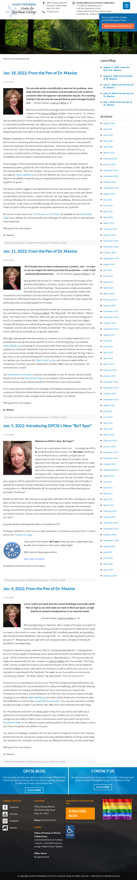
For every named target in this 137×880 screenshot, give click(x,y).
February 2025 (110, 229)
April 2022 (108, 428)
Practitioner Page (33, 378)
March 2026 (109, 152)
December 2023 (110, 311)
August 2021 (109, 475)
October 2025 (109, 182)
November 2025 (111, 176)
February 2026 (110, 158)
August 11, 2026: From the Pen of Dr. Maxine (116, 68)
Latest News (32, 242)
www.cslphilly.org (25, 174)
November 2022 (111, 387)
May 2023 (108, 352)
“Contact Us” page (23, 534)
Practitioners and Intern (20, 374)
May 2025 (108, 211)
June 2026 (108, 135)
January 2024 (109, 305)
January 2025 (109, 235)
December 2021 (110, 452)
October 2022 (109, 393)
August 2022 (109, 405)
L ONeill (62, 242)
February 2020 (110, 575)
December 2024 (110, 240)
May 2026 (108, 141)
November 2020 (111, 528)
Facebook (13, 807)
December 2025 (110, 170)
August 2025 (109, 193)
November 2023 (111, 317)
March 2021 (109, 505)
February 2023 (110, 370)
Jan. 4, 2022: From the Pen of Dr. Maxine (39, 588)
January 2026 (109, 164)
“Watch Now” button (45, 360)
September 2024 (111, 258)
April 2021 (108, 499)
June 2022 (108, 417)
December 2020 (110, 522)
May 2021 (108, 493)
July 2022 (107, 411)
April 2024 (108, 287)
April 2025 (108, 217)
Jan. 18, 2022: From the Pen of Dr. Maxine (40, 72)
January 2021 (109, 517)
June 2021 (108, 487)
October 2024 (109, 252)
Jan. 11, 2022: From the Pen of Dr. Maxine (40, 251)
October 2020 (109, 534)
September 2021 (111, 470)
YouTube (13, 814)
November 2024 (111, 246)
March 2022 (109, 434)
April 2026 (108, 146)
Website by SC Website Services (105, 876)
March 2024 (109, 293)
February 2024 (110, 299)
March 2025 (109, 223)
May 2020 (108, 564)
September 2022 (111, 399)
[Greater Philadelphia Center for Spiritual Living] (21, 17)
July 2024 (107, 270)
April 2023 (108, 358)
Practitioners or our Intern (46, 214)
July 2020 (107, 552)
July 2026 (107, 129)
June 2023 (108, 346)
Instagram (14, 820)
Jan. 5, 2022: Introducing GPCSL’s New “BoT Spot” (47, 425)
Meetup (13, 827)
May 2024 (108, 282)
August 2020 (109, 546)
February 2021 (110, 511)
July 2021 (107, 481)
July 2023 (107, 340)
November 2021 (111, 458)
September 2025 (111, 188)
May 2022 (108, 423)
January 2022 (109, 446)
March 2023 (109, 364)
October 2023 (109, 323)
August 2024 (109, 264)
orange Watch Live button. (47, 701)
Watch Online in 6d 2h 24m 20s (118, 26)
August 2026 (109, 123)
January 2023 (109, 376)
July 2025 (107, 199)
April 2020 (108, 569)
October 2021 (109, 464)
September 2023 (111, 329)
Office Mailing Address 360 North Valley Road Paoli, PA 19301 (57, 5)
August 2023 (109, 334)
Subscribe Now (77, 813)
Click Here (34, 790)
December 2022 (110, 381)
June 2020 (108, 558)
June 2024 (108, 276)
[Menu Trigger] (126, 5)
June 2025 (108, 205)
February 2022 (110, 440)
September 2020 (111, 540)
